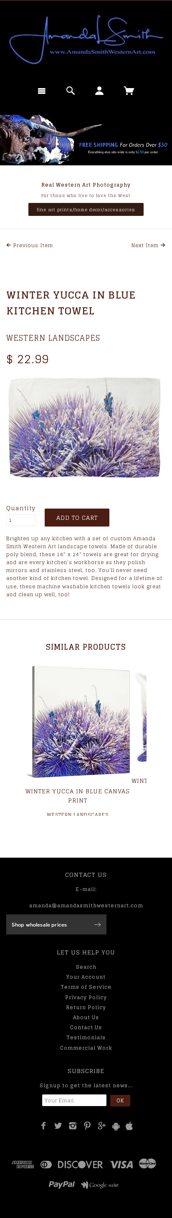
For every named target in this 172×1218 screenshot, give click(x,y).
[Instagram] (72, 1126)
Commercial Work (86, 1047)
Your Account (86, 976)
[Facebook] (43, 1126)
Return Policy (86, 1007)
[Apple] (129, 1126)
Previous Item (32, 245)
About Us (86, 1017)
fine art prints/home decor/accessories (86, 209)
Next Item (146, 245)
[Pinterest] (87, 1126)
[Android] (116, 1126)
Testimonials (86, 1037)
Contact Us (86, 1027)
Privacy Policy (86, 997)
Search (86, 966)
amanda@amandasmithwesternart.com (86, 905)
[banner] (86, 40)
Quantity (20, 508)
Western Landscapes (53, 337)
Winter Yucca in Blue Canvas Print (77, 795)
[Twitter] (58, 1126)
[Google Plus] (102, 1126)
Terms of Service (86, 987)
